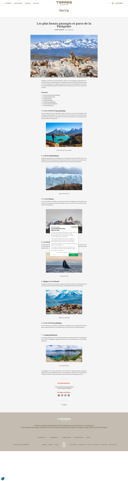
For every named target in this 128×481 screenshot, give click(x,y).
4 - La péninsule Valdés (47, 100)
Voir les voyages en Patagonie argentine (64, 386)
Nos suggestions (54, 437)
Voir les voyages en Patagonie (64, 388)
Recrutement (96, 444)
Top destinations (41, 437)
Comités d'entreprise (78, 437)
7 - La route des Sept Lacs (48, 105)
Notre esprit (36, 3)
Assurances (90, 444)
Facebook (44, 444)
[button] (2, 478)
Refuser (54, 254)
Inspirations (27, 3)
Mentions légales (73, 444)
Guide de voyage (104, 444)
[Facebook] (59, 395)
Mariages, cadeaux (66, 437)
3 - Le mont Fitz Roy (46, 98)
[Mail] (69, 395)
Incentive (88, 437)
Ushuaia (45, 281)
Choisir (63, 254)
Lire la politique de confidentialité (57, 250)
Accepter (73, 254)
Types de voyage (18, 3)
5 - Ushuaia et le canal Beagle (49, 102)
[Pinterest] (65, 395)
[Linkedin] (62, 395)
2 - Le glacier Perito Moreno (48, 96)
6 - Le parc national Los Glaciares (49, 103)
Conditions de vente (82, 444)
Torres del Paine (60, 111)
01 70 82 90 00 (119, 3)
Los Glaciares (57, 323)
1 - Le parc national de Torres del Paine (51, 95)
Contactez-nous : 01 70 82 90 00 (21, 444)
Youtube (56, 444)
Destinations (8, 3)
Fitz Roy (51, 199)
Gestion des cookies (113, 444)
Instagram (50, 444)
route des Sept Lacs (51, 335)
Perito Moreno (54, 155)
